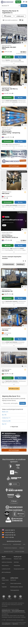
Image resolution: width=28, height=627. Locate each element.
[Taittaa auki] (14, 63)
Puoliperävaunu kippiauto (10, 548)
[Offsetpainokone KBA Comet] (14, 180)
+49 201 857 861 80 (10, 535)
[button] (26, 1)
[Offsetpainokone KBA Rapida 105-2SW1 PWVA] (14, 34)
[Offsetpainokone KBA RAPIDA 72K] (14, 278)
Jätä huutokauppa (14, 166)
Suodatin (8, 16)
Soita (21, 57)
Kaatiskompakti (17, 544)
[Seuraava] (25, 34)
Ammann (21, 548)
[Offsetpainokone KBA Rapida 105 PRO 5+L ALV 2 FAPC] (14, 76)
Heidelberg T (20, 264)
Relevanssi (20, 16)
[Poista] (19, 5)
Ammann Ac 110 (7, 544)
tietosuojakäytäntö (6, 624)
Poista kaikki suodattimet (10, 20)
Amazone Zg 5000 (19, 551)
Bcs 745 (4, 415)
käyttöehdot (15, 624)
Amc (24, 544)
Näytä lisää (14, 426)
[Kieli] (24, 1)
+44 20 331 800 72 (10, 530)
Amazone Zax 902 (8, 551)
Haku (24, 5)
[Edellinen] (2, 34)
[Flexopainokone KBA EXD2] (14, 317)
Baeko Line (5, 412)
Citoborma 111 (6, 418)
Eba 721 (4, 424)
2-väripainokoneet (8, 264)
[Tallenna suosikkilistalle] (25, 46)
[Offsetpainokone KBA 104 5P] (14, 358)
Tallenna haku (14, 388)
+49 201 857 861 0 (10, 532)
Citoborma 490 (6, 421)
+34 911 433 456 (9, 537)
